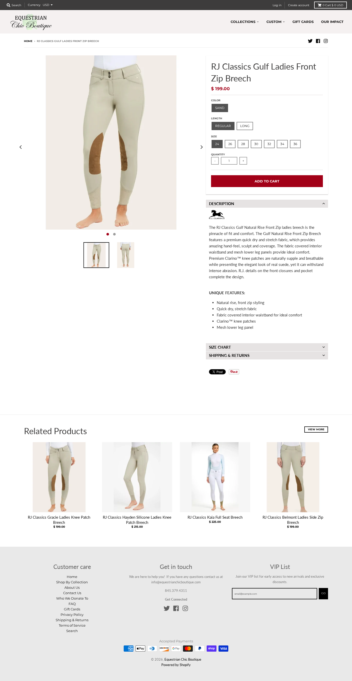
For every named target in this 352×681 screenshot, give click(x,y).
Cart (333, 5)
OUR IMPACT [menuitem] (332, 22)
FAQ (72, 604)
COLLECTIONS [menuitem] (243, 22)
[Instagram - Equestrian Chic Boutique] (325, 41)
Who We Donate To (72, 598)
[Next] (201, 147)
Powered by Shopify (176, 665)
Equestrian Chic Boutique (182, 659)
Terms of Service (72, 625)
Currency (34, 5)
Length (216, 118)
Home (28, 41)
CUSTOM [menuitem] (273, 22)
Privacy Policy (72, 614)
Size (214, 136)
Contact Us (72, 593)
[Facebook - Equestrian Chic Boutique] (318, 41)
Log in (277, 5)
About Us (72, 587)
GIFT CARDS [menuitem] (303, 22)
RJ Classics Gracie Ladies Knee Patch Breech (59, 520)
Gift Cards (72, 609)
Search (72, 631)
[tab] (267, 204)
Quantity (218, 154)
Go (323, 593)
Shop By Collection (72, 582)
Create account (298, 5)
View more (316, 429)
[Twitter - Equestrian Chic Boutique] (310, 41)
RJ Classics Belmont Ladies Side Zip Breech (293, 520)
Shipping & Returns (72, 620)
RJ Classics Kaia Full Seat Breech (215, 517)
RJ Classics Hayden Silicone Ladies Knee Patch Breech (137, 520)
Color (215, 100)
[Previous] (21, 147)
